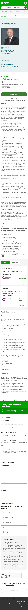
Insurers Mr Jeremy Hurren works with (12, 84)
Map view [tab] (15, 262)
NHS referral (7, 527)
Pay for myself (8, 512)
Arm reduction (6, 145)
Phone (20, 552)
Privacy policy (19, 606)
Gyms (11, 11)
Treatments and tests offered (10, 79)
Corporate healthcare (20, 601)
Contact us (14, 598)
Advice (23, 11)
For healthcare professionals (9, 599)
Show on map (20, 284)
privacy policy (10, 585)
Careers (19, 598)
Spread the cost (8, 517)
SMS (13, 552)
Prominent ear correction (9, 154)
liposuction (20, 143)
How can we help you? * (8, 441)
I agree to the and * (14, 584)
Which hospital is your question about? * (14, 424)
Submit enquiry (14, 591)
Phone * (3, 490)
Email (6, 552)
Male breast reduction (8, 146)
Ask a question (6, 87)
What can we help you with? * (10, 432)
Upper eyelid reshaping (8, 157)
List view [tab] (5, 262)
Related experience (7, 83)
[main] (14, 305)
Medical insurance (9, 522)
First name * (5, 465)
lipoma (24, 148)
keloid (13, 152)
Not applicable (8, 532)
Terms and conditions (10, 606)
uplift (20, 139)
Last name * (5, 474)
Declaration (5, 86)
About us (8, 598)
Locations (4, 81)
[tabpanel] (14, 287)
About (4, 78)
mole (18, 148)
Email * (3, 482)
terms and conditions (18, 583)
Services (17, 11)
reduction (4, 140)
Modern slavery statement (14, 603)
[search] (14, 7)
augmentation (6, 139)
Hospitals (4, 11)
